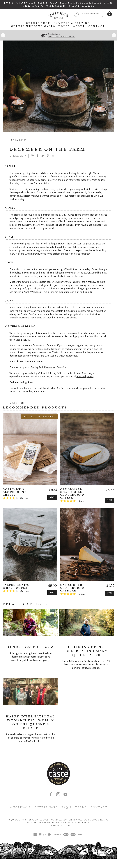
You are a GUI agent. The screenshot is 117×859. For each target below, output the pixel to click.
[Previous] (3, 35)
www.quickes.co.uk (64, 336)
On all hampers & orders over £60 (61, 37)
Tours (64, 26)
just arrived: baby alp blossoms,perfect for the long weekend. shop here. (58, 4)
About (79, 26)
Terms (81, 807)
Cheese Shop (38, 23)
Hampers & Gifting (71, 23)
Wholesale (20, 807)
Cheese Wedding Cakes (33, 26)
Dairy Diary (19, 140)
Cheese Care (46, 807)
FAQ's (67, 807)
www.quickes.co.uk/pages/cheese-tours (30, 352)
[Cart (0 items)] (109, 13)
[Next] (114, 35)
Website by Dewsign (58, 825)
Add (52, 497)
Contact (96, 26)
